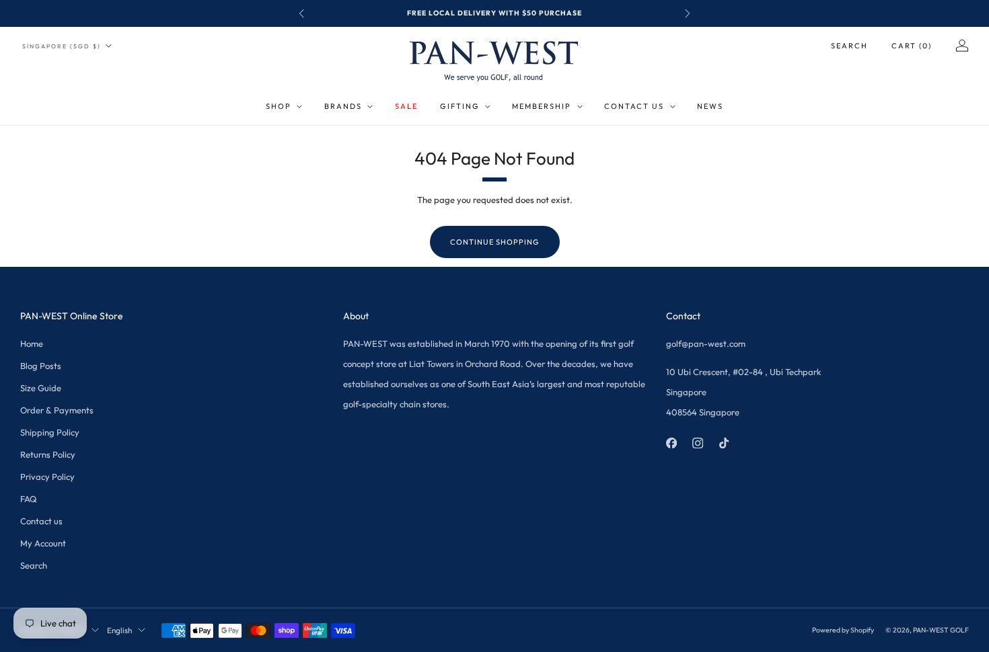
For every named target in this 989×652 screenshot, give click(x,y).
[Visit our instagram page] (697, 443)
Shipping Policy (49, 432)
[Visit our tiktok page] (723, 443)
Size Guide (40, 387)
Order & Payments (57, 410)
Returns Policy (47, 454)
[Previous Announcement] (301, 13)
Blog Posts (40, 365)
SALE (406, 106)
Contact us (41, 521)
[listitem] (494, 13)
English (119, 630)
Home (31, 343)
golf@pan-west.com (705, 343)
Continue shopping (495, 242)
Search (849, 45)
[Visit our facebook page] (671, 443)
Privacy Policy (47, 476)
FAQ (28, 498)
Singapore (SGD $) (61, 46)
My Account (43, 543)
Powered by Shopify (843, 630)
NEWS (710, 106)
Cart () (911, 45)
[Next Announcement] (687, 13)
